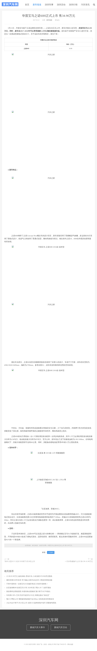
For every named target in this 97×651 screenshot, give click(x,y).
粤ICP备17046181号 (60, 644)
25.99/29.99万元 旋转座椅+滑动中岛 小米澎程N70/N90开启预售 (29, 576)
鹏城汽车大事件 (37, 627)
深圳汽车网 (10, 4)
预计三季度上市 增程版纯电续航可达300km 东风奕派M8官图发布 (30, 599)
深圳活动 (61, 4)
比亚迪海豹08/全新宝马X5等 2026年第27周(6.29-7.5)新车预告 (28, 588)
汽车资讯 (85, 4)
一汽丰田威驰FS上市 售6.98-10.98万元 (79, 561)
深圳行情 (73, 4)
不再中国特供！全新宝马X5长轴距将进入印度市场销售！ (27, 584)
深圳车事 (49, 4)
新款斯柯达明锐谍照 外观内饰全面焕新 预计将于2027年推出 (28, 591)
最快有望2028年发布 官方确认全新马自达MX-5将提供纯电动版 (29, 580)
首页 (27, 4)
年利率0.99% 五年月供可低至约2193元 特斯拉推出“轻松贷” (28, 595)
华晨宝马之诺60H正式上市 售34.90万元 (48, 15)
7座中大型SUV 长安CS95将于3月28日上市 (19, 561)
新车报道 (37, 4)
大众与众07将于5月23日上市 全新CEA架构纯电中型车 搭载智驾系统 (31, 603)
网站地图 (70, 644)
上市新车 (51, 552)
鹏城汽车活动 (60, 627)
